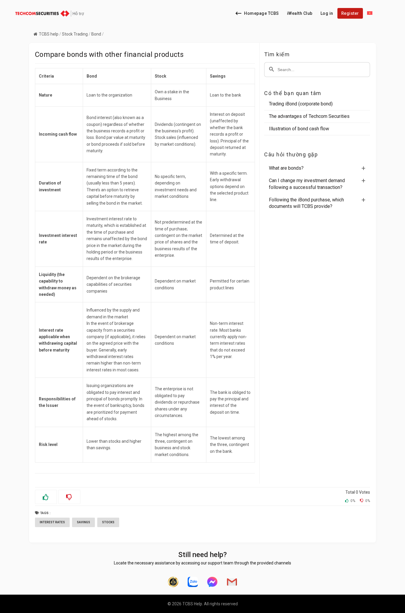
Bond (96, 34)
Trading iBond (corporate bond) (301, 104)
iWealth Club (299, 13)
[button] (319, 168)
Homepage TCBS (261, 13)
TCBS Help (192, 603)
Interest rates (52, 522)
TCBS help (48, 34)
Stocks (108, 522)
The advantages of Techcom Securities (309, 116)
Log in (327, 13)
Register (350, 13)
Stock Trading (75, 34)
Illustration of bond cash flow (299, 128)
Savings (83, 522)
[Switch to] (369, 13)
